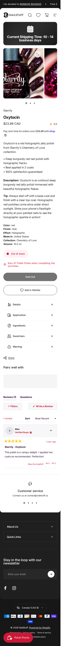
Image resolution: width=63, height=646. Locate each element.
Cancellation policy (38, 637)
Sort (27, 418)
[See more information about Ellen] (51, 431)
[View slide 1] (24, 503)
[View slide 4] (36, 503)
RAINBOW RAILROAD (27, 4)
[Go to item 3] (34, 103)
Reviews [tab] (9, 397)
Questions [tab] (26, 397)
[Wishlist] (38, 15)
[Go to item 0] (26, 103)
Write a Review (46, 407)
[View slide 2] (28, 503)
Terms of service (44, 633)
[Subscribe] (51, 574)
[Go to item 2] (30, 103)
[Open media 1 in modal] (37, 54)
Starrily (7, 110)
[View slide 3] (32, 503)
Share (11, 357)
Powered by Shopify (39, 627)
